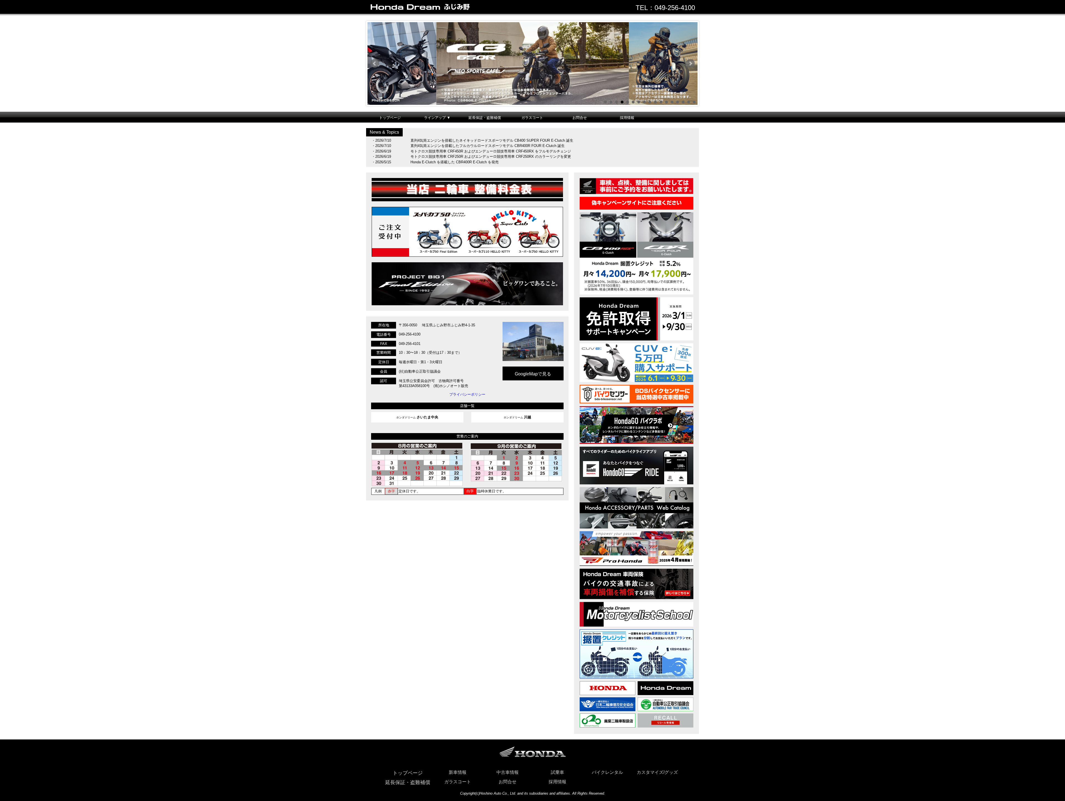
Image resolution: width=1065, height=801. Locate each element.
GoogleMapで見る (533, 374)
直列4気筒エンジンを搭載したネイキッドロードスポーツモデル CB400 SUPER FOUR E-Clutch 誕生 (491, 140)
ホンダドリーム (417, 417)
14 (677, 102)
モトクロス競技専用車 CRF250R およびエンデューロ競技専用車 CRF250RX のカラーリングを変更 (490, 156)
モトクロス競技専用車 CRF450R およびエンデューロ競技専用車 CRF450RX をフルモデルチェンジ (490, 151)
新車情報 (457, 772)
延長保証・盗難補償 (484, 118)
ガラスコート (532, 118)
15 (683, 102)
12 (666, 102)
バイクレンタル (607, 772)
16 (688, 102)
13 (672, 102)
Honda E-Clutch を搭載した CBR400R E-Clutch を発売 (454, 162)
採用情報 (627, 118)
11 (661, 102)
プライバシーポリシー (467, 394)
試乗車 (557, 772)
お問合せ (579, 118)
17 (694, 102)
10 (655, 102)
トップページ (390, 118)
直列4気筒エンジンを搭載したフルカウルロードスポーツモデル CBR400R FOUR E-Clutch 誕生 (487, 146)
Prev (374, 63)
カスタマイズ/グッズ (657, 772)
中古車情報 (507, 772)
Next (690, 63)
